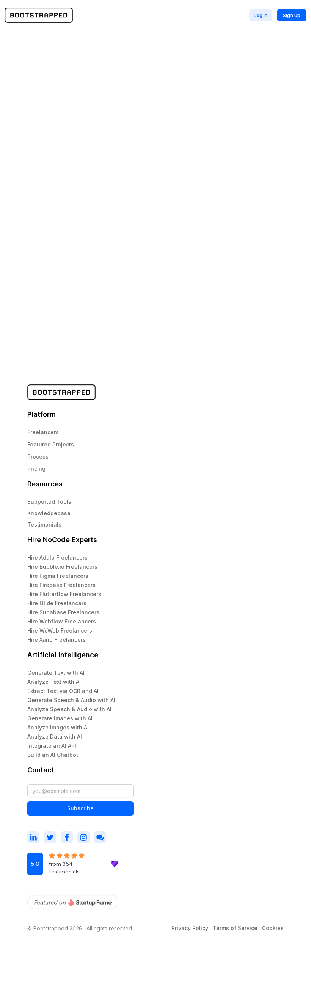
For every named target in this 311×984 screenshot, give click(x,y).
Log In (261, 15)
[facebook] (67, 837)
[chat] (100, 837)
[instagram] (33, 837)
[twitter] (50, 837)
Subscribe (80, 808)
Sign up (291, 15)
